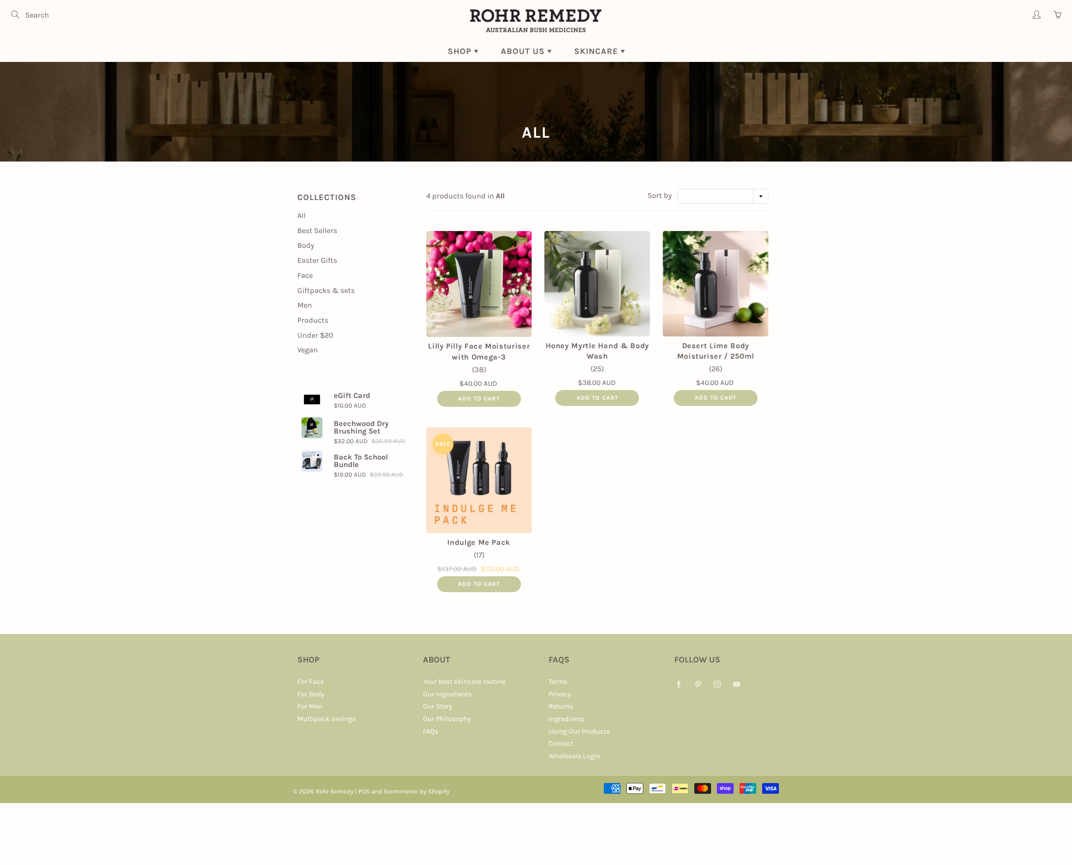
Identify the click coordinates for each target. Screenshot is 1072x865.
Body (305, 245)
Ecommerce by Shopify (416, 791)
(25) (597, 368)
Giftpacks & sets (326, 290)
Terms (558, 681)
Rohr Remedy (334, 791)
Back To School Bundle (361, 460)
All (301, 215)
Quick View (479, 284)
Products (312, 320)
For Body (311, 694)
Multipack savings (326, 719)
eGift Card (352, 395)
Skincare (597, 51)
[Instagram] (717, 684)
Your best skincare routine (464, 681)
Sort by (659, 195)
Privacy (560, 694)
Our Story (437, 706)
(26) (715, 368)
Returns (561, 706)
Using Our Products (579, 731)
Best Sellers (317, 230)
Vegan (307, 349)
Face (305, 275)
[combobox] (723, 196)
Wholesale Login (574, 756)
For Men (309, 706)
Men (304, 305)
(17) (479, 555)
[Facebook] (678, 684)
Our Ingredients (447, 694)
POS (364, 791)
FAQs (430, 731)
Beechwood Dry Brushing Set (361, 427)
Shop (461, 51)
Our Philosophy (447, 719)
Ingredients (567, 719)
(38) (479, 369)
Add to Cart (479, 398)
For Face (310, 681)
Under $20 (315, 335)
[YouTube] (736, 684)
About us (524, 51)
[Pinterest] (698, 684)
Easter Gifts (317, 260)
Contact (561, 743)
